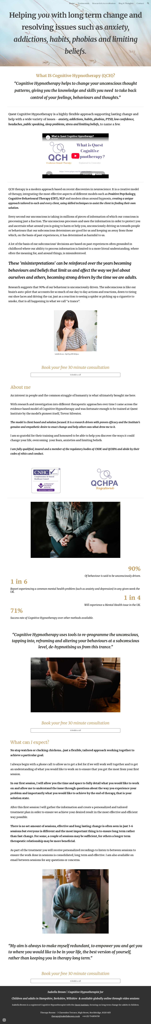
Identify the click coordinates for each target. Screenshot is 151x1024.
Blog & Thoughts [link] (126, 3)
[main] (75, 33)
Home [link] (72, 3)
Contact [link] (140, 3)
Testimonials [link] (83, 3)
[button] (148, 3)
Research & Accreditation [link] (103, 3)
